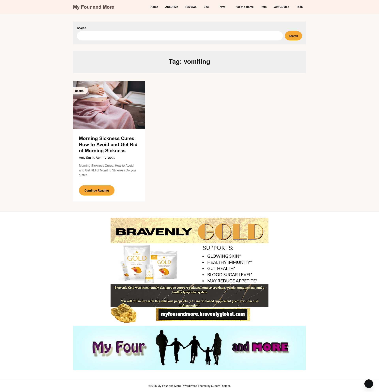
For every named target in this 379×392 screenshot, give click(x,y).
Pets (264, 7)
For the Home (244, 7)
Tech (299, 7)
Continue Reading (96, 190)
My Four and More (93, 7)
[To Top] (368, 383)
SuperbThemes (221, 386)
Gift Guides (281, 7)
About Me (171, 7)
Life (206, 7)
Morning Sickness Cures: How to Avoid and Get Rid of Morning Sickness (108, 144)
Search (81, 28)
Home (154, 7)
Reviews (191, 7)
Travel (222, 7)
